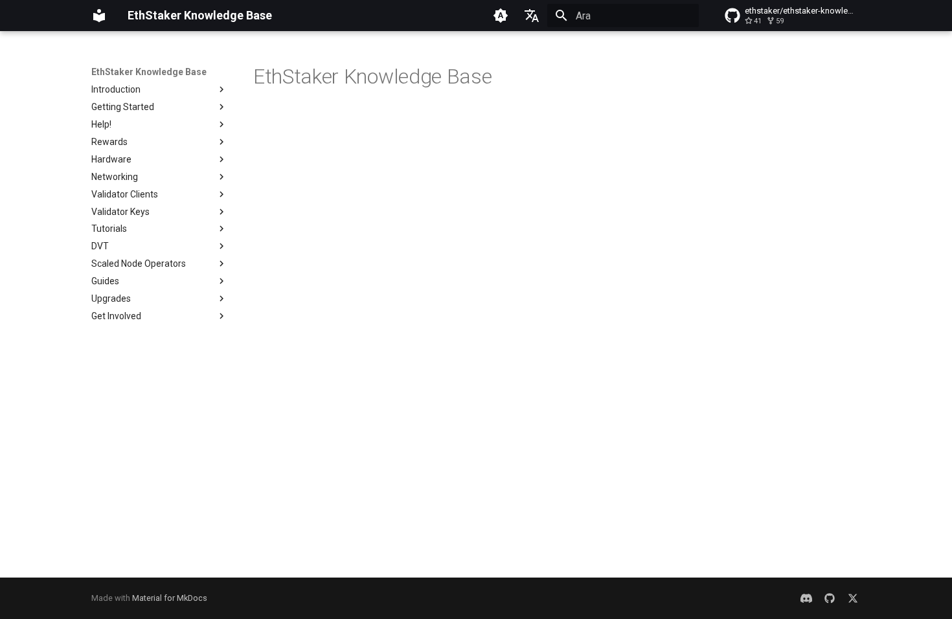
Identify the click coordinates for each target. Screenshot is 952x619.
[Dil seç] (532, 15)
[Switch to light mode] (501, 15)
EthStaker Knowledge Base (149, 72)
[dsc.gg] (806, 598)
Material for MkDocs (169, 598)
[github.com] (829, 598)
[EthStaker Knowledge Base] (99, 15)
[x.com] (853, 598)
